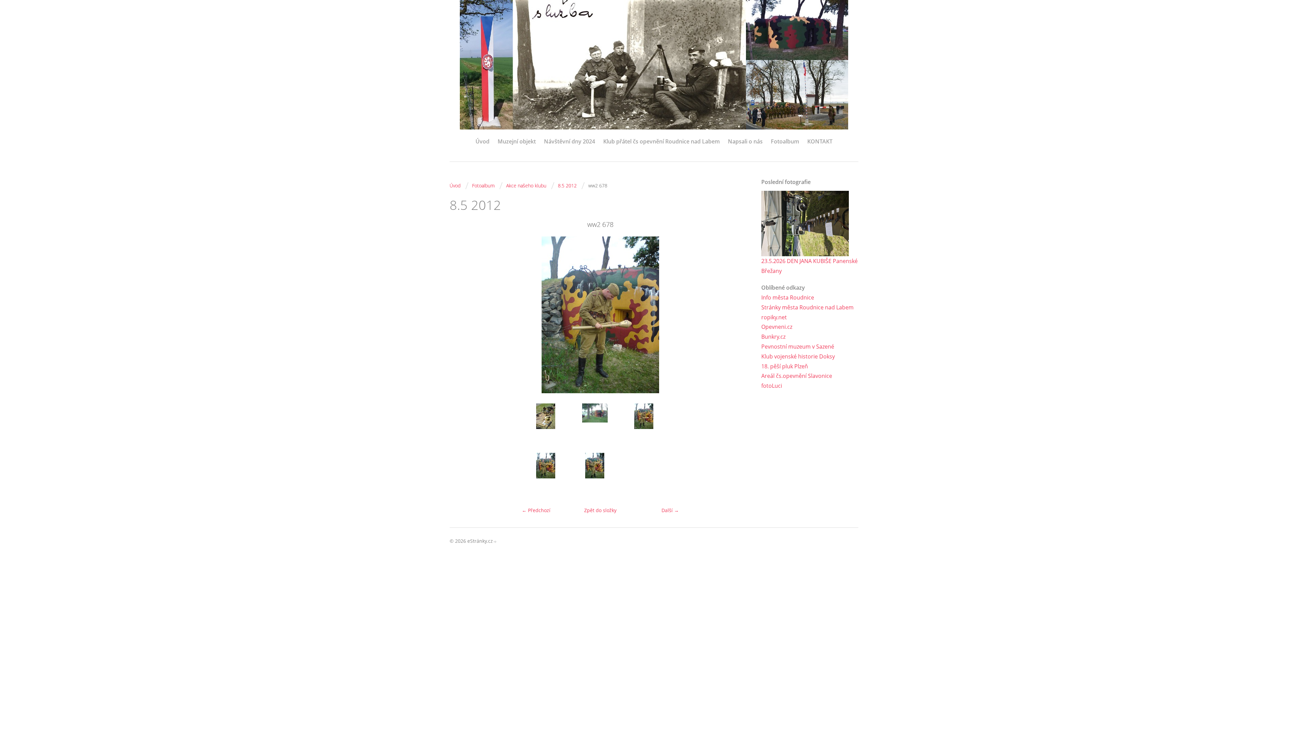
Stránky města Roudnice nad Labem (807, 307)
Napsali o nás (745, 141)
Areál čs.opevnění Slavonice (796, 376)
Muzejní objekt (517, 141)
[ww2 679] (546, 475)
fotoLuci (771, 385)
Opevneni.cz (776, 327)
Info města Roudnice (787, 297)
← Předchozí (536, 510)
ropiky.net (774, 317)
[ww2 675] (546, 425)
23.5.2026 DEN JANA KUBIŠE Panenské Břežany (809, 266)
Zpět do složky (600, 510)
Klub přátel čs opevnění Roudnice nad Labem (661, 141)
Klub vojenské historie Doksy (798, 356)
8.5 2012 (567, 185)
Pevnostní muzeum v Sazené (797, 346)
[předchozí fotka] (460, 314)
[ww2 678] (644, 425)
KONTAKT (819, 141)
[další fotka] (740, 314)
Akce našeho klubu (526, 185)
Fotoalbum (785, 141)
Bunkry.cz (773, 336)
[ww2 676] (595, 425)
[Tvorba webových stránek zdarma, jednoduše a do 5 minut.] (495, 541)
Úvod (482, 141)
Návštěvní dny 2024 (569, 141)
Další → (670, 510)
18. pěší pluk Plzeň (784, 366)
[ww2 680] (595, 475)
